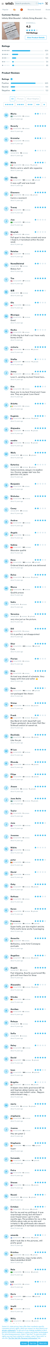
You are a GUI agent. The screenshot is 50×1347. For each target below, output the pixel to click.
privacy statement (9, 1330)
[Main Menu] (2, 4)
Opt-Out (33, 1343)
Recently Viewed (34, 10)
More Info (43, 1343)
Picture (20, 99)
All (12, 99)
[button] (37, 3)
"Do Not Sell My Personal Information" (23, 1338)
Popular (5, 10)
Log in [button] (40, 3)
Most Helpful (33, 99)
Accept (24, 1343)
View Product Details (36, 37)
